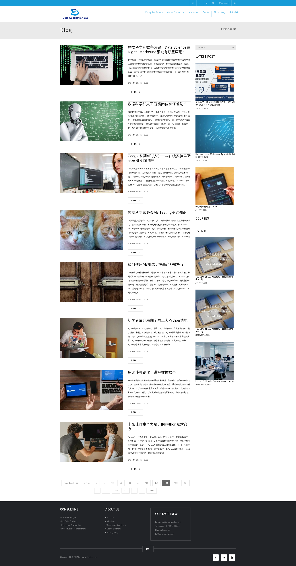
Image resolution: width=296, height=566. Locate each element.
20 (121, 483)
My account (224, 3)
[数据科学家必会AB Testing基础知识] (91, 230)
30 (130, 483)
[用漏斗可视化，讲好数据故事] (91, 390)
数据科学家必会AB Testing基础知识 (157, 212)
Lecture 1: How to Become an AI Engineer (215, 381)
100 (146, 483)
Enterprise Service (154, 12)
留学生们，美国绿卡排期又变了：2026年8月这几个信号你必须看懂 (215, 103)
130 (125, 491)
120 (115, 491)
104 (185, 483)
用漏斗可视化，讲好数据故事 (152, 372)
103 (175, 483)
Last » (151, 491)
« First (87, 483)
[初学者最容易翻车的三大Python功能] (91, 338)
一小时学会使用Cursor (206, 206)
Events (206, 12)
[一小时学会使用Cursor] (214, 186)
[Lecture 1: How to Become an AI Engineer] (214, 361)
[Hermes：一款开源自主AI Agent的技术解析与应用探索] (214, 134)
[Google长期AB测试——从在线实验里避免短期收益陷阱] (91, 173)
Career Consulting (176, 12)
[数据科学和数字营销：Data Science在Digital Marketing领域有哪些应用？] (91, 65)
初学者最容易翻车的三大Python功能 (157, 320)
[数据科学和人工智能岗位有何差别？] (91, 121)
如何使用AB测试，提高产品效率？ (156, 264)
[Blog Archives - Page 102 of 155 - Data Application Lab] (75, 14)
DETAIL (135, 92)
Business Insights (69, 517)
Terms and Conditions (116, 525)
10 (112, 483)
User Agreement (114, 529)
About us (193, 12)
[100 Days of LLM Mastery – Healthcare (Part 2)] (214, 309)
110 (106, 491)
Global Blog (219, 12)
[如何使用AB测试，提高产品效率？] (91, 282)
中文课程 (234, 12)
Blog (146, 83)
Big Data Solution (68, 521)
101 (156, 483)
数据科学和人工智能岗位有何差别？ (157, 104)
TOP (148, 549)
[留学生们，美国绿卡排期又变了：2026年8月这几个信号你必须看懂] (214, 82)
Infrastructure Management (73, 529)
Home (223, 29)
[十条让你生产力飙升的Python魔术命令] (91, 442)
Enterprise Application (71, 525)
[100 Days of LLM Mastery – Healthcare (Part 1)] (214, 256)
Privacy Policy (112, 532)
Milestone (111, 521)
